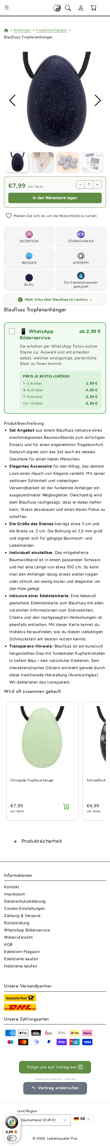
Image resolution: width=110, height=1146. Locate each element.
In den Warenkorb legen (55, 197)
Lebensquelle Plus (62, 1138)
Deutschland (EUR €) (38, 1120)
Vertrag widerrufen (58, 1087)
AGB (8, 944)
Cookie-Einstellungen (24, 908)
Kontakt (11, 886)
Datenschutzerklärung (25, 901)
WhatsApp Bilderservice (27, 930)
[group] (55, 101)
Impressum (14, 894)
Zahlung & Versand (22, 915)
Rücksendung (17, 922)
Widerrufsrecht (18, 937)
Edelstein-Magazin (22, 951)
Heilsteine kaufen (20, 966)
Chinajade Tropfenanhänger (32, 780)
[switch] (12, 1138)
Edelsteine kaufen (21, 958)
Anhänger (22, 30)
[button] (7, 8)
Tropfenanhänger (51, 30)
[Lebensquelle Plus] (57, 8)
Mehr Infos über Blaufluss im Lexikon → (56, 299)
